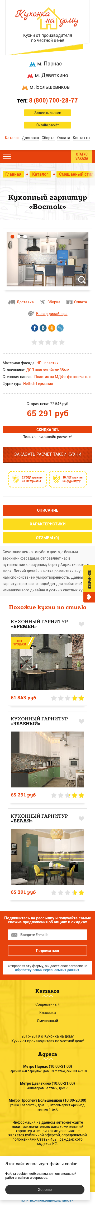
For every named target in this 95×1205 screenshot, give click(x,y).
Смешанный (47, 1021)
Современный (47, 1004)
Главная (13, 174)
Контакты (81, 138)
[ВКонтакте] (43, 327)
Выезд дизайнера (52, 314)
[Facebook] (35, 327)
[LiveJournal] (60, 327)
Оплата (63, 138)
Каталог (12, 138)
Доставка (30, 138)
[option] (47, 259)
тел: (47, 100)
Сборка (48, 138)
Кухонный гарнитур (39, 624)
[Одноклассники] (51, 327)
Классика (47, 1013)
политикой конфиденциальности (47, 1200)
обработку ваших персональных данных (47, 970)
